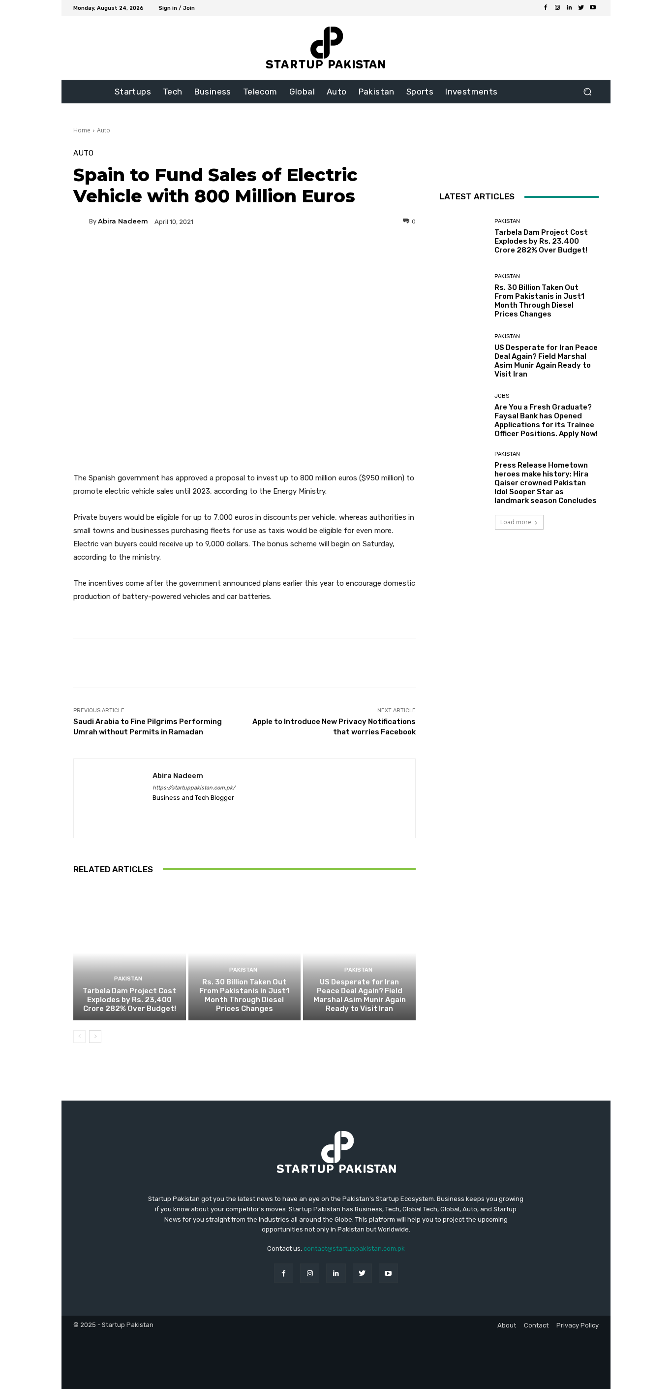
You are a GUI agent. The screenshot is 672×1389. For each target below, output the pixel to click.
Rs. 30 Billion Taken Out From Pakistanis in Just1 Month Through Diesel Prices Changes (244, 995)
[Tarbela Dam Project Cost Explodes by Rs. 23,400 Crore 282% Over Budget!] (129, 952)
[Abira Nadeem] (81, 221)
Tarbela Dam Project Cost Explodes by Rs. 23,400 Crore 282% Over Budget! (129, 999)
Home (82, 130)
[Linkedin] (569, 8)
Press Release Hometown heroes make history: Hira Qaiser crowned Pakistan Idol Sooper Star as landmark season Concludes (545, 483)
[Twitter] (581, 8)
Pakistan (128, 978)
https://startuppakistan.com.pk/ (194, 787)
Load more (515, 522)
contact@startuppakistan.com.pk (354, 1248)
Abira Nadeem (123, 221)
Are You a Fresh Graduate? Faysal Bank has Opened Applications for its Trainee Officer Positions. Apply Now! (546, 420)
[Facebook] (545, 8)
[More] (339, 255)
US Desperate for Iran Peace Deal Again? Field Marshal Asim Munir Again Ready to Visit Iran (359, 995)
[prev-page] (79, 1036)
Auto (103, 130)
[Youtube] (593, 8)
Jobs (501, 396)
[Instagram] (557, 8)
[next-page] (95, 1036)
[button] (587, 91)
